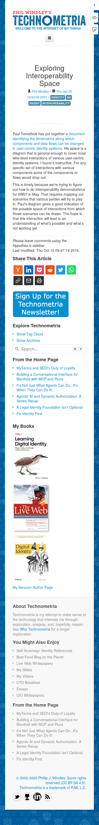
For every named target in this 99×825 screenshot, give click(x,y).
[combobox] (49, 349)
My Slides (24, 669)
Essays (22, 688)
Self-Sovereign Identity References (44, 650)
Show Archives (28, 340)
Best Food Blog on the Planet (39, 656)
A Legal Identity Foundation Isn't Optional (49, 407)
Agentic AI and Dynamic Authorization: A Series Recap (48, 398)
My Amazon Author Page (33, 587)
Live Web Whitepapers (34, 663)
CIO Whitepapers (30, 695)
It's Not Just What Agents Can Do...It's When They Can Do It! (47, 387)
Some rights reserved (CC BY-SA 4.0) (65, 780)
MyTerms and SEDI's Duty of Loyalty (45, 367)
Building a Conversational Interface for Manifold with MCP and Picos (47, 376)
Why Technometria (35, 629)
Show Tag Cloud (29, 333)
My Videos (24, 676)
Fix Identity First (29, 413)
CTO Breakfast (28, 682)
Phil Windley (40, 91)
